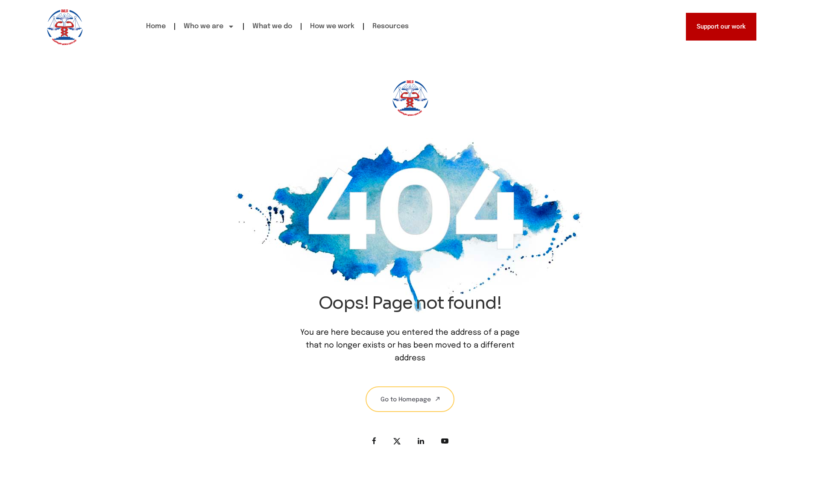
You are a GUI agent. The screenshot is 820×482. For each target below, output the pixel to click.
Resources (390, 26)
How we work (332, 26)
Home (156, 26)
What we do (272, 26)
